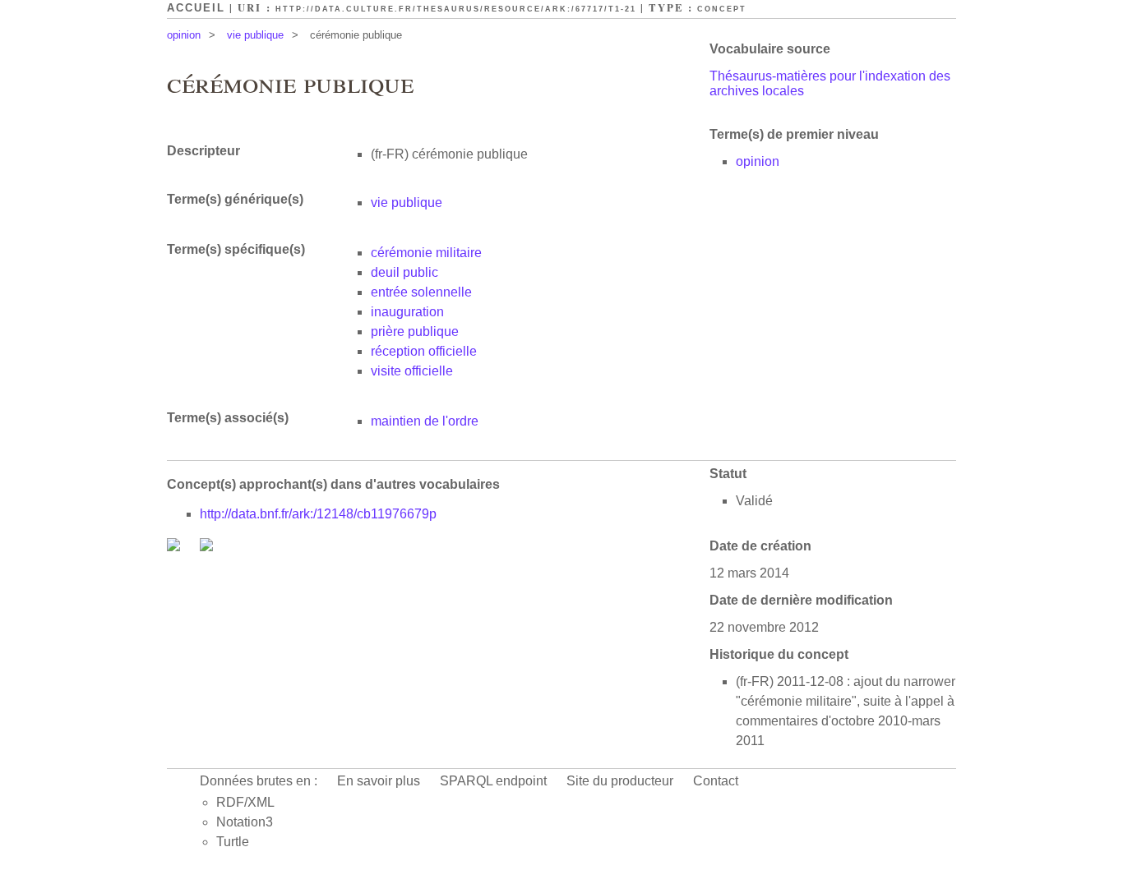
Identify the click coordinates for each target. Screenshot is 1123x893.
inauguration (407, 312)
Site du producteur (619, 781)
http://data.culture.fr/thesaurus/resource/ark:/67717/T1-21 (455, 9)
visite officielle (412, 371)
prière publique (415, 331)
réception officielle (424, 351)
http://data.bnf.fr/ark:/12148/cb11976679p (318, 514)
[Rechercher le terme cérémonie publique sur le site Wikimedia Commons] (175, 547)
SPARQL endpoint (493, 781)
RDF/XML (245, 802)
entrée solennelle (421, 292)
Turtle (232, 842)
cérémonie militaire (426, 253)
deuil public (404, 272)
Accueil (196, 8)
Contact (715, 781)
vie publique (255, 35)
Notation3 (244, 822)
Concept (721, 9)
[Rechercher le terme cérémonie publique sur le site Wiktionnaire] (206, 547)
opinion (184, 35)
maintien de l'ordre (424, 421)
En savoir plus (378, 781)
